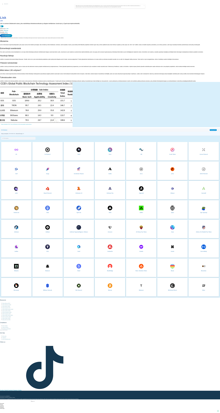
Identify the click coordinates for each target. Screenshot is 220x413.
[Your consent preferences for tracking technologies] (218, 411)
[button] (32, 403)
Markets (6, 4)
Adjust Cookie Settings (3, 329)
